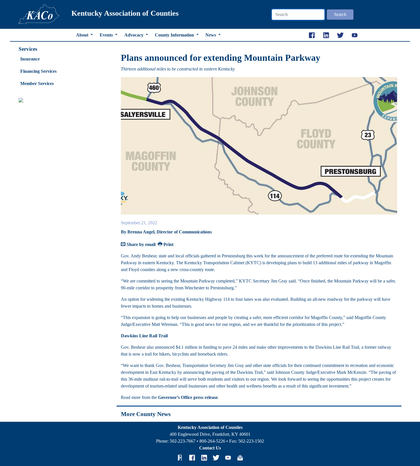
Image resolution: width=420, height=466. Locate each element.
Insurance (30, 59)
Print (167, 244)
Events (107, 35)
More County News (146, 414)
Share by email (140, 244)
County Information (175, 35)
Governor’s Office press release (188, 397)
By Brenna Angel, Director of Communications (166, 231)
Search (340, 14)
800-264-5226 (212, 441)
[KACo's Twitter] (216, 457)
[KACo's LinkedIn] (204, 457)
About (82, 35)
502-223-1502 (251, 441)
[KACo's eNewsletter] (240, 457)
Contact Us (210, 447)
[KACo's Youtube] (228, 457)
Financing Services (38, 71)
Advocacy (134, 35)
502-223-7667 (182, 441)
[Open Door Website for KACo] (180, 457)
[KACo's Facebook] (192, 457)
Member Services (37, 83)
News (211, 35)
